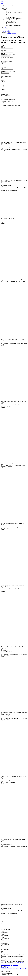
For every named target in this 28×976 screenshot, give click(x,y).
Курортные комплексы (11, 30)
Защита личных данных (9, 962)
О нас (2, 961)
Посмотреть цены (4, 72)
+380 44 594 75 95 (5, 965)
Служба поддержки (7, 961)
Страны (2, 967)
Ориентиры (22, 968)
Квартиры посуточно (11, 33)
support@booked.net (13, 965)
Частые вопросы (16, 961)
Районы (18, 968)
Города (5, 968)
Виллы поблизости (19, 962)
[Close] (1, 923)
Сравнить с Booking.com (7, 57)
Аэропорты (9, 968)
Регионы (14, 968)
